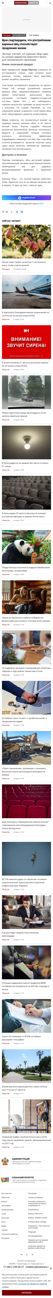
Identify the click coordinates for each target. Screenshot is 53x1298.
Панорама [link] (6, 269)
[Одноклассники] (12, 212)
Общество (5, 1197)
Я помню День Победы (37, 1222)
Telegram (32, 1254)
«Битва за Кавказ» (35, 1197)
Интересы (5, 1238)
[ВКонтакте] (7, 212)
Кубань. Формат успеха (37, 1218)
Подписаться (28, 198)
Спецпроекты (33, 1210)
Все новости (6, 1193)
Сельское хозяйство (9, 1234)
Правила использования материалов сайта (38, 1241)
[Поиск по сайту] (50, 3)
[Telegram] (17, 212)
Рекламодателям (35, 1236)
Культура (5, 1218)
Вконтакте (21, 1254)
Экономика (6, 1206)
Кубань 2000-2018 (35, 1214)
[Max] (22, 212)
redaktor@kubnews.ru (38, 1266)
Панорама (7, 35)
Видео (3, 1226)
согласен (27, 1293)
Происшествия (7, 1210)
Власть (4, 1202)
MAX (41, 203)
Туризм (4, 1230)
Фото (3, 1222)
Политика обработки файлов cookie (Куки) (36, 1247)
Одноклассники (27, 1254)
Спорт (3, 1214)
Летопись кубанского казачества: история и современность (37, 1203)
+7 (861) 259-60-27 (13, 1266)
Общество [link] (5, 319)
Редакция (32, 1232)
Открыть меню (3, 3)
